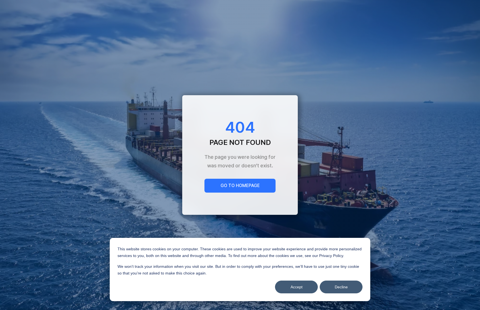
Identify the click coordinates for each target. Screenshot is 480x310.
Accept (296, 287)
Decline (341, 287)
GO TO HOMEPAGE (240, 185)
